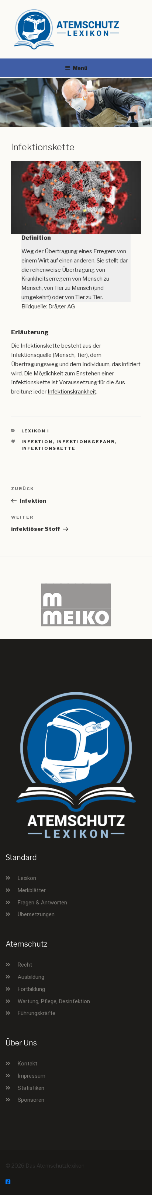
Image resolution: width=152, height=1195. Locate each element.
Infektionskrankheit (72, 391)
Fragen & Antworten (42, 902)
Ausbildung (31, 977)
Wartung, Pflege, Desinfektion (54, 1001)
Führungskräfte (36, 1013)
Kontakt (27, 1063)
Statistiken (31, 1088)
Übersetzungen (36, 914)
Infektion (37, 441)
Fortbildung (31, 989)
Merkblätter (32, 890)
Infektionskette (48, 448)
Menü (80, 68)
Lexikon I (35, 431)
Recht (25, 964)
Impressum (31, 1075)
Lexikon (27, 878)
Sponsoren (31, 1100)
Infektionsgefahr (85, 441)
